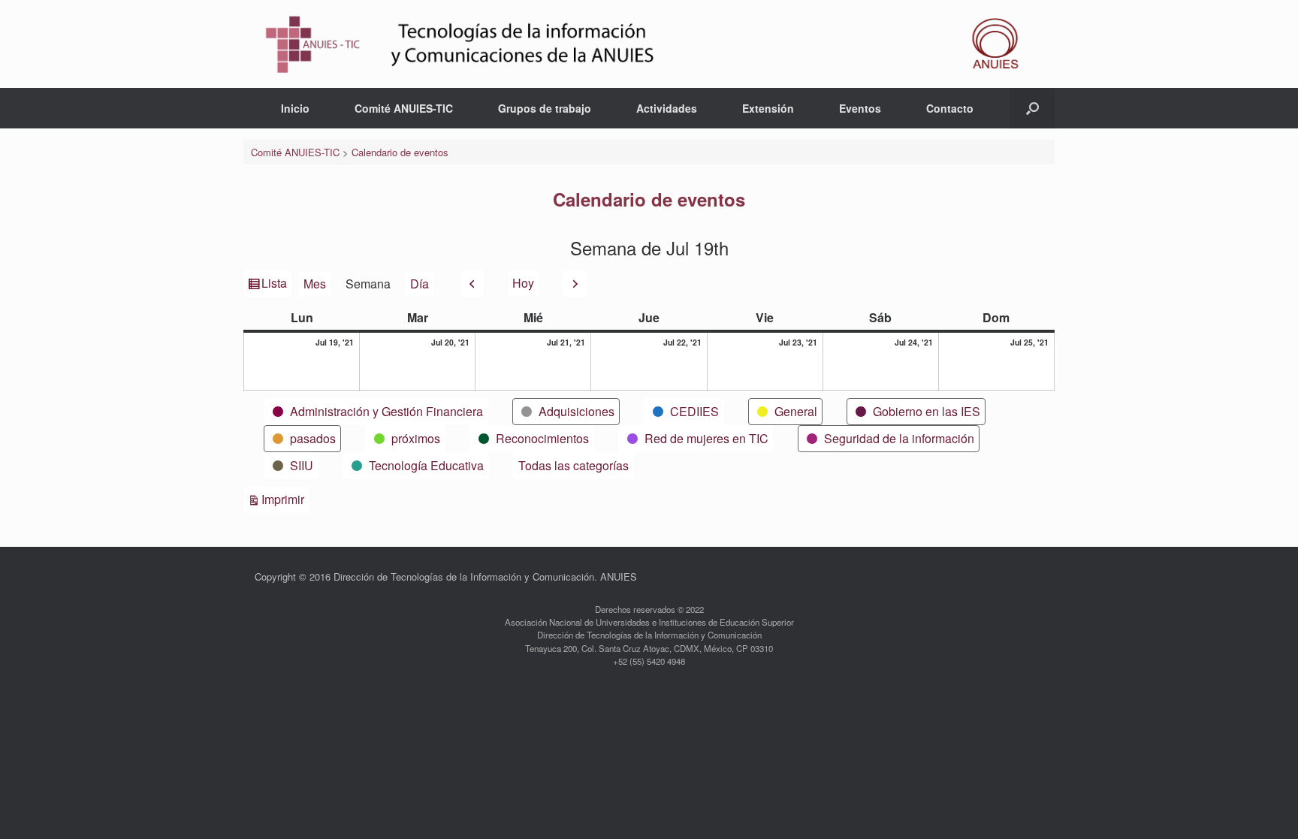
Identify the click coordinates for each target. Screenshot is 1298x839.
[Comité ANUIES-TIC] (649, 44)
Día (419, 283)
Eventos (860, 108)
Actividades (666, 108)
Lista (275, 285)
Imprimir (285, 499)
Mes (314, 283)
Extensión (768, 108)
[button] (1032, 108)
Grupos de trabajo (544, 108)
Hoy (523, 282)
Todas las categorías (573, 465)
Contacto (950, 108)
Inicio (295, 108)
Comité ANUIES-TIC (404, 108)
